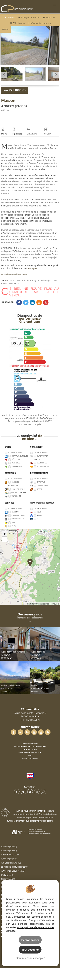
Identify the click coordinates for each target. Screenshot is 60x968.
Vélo (39, 512)
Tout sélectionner (15, 452)
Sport (39, 489)
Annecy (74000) (9, 846)
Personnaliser (30, 940)
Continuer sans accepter (30, 958)
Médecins (16, 459)
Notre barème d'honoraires (14, 274)
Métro (39, 515)
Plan (30, 755)
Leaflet (30, 603)
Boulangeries (43, 466)
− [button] (5, 539)
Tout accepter (30, 949)
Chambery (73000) (10, 854)
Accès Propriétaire (30, 759)
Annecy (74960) (8, 858)
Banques (15, 526)
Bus (38, 519)
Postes (15, 522)
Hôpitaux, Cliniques (20, 456)
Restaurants (42, 486)
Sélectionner (19, 23)
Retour (11, 17)
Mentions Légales (30, 743)
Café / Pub (41, 482)
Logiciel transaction (35, 829)
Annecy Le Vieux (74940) (13, 871)
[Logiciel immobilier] (18, 831)
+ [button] (5, 534)
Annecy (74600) (9, 850)
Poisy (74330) (7, 875)
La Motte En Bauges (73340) (14, 867)
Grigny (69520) (8, 879)
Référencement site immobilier (39, 834)
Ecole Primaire (18, 489)
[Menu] (54, 6)
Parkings (16, 512)
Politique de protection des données (30, 746)
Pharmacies (17, 466)
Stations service (19, 515)
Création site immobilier (36, 831)
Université (16, 496)
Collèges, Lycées (19, 492)
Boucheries (42, 463)
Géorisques (31, 268)
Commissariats (18, 519)
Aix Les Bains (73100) (11, 862)
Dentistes (16, 463)
